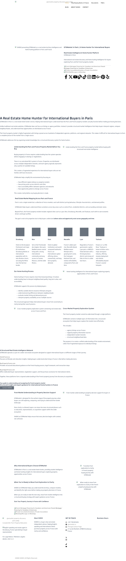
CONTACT (85, 7)
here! (12, 539)
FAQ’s (102, 3)
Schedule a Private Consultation (87, 70)
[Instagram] (79, 540)
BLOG (66, 7)
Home (67, 3)
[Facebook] (79, 535)
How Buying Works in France (80, 3)
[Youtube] (79, 546)
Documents (94, 3)
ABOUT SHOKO (75, 7)
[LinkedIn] (79, 542)
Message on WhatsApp (78, 72)
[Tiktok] (79, 544)
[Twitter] (79, 537)
